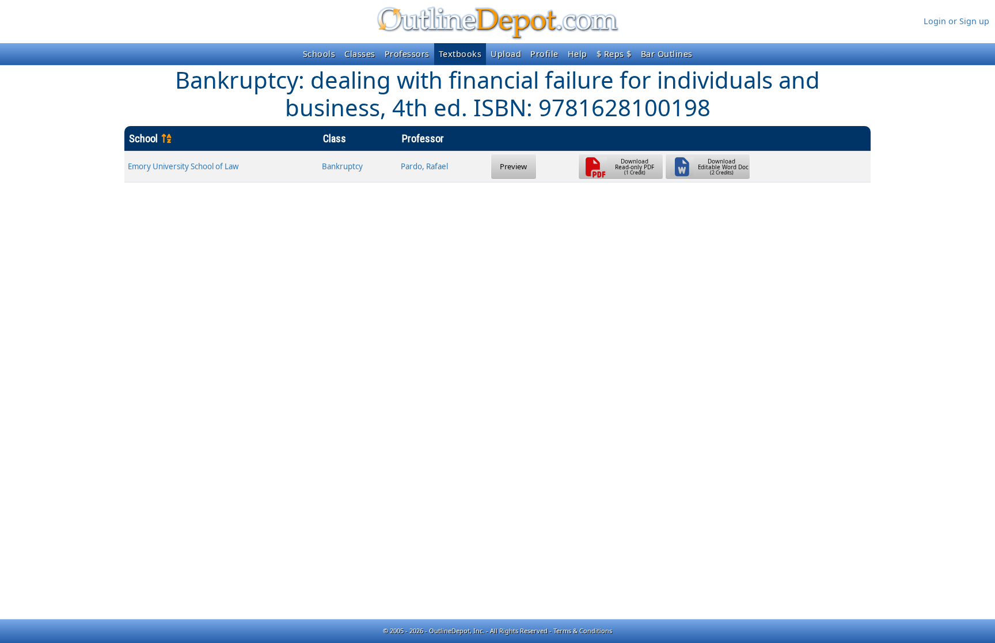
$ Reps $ (614, 53)
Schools (319, 53)
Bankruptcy (342, 166)
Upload (506, 53)
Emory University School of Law (183, 166)
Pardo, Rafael (424, 166)
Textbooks (460, 53)
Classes (359, 53)
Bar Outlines (667, 53)
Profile (544, 53)
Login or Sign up (956, 21)
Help (577, 53)
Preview (513, 166)
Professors (407, 53)
